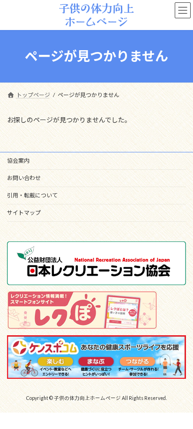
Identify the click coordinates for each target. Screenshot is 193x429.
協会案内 (18, 160)
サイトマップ (24, 212)
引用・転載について (32, 195)
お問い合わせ (24, 177)
